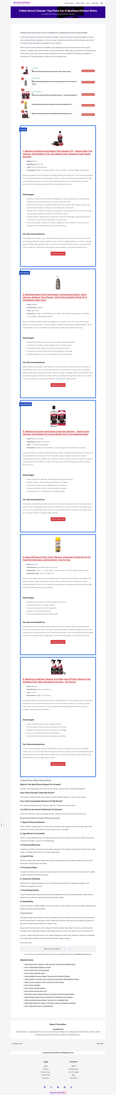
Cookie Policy (45, 1075)
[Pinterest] (64, 1087)
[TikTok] (71, 1087)
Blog (73, 1075)
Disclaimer (45, 1078)
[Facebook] (45, 1087)
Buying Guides (57, 14)
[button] (102, 3)
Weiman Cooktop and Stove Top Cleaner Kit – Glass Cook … (52, 71)
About (46, 1066)
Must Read (73, 1078)
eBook (73, 1066)
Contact (45, 1069)
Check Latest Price (88, 71)
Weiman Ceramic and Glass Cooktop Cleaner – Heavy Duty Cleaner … (55, 95)
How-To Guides (73, 1072)
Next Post (101, 1043)
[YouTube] (58, 1087)
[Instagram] (51, 1087)
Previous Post (16, 1043)
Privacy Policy (45, 1072)
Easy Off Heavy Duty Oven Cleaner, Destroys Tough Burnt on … (52, 104)
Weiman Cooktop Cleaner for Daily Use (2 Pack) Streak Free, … (52, 113)
